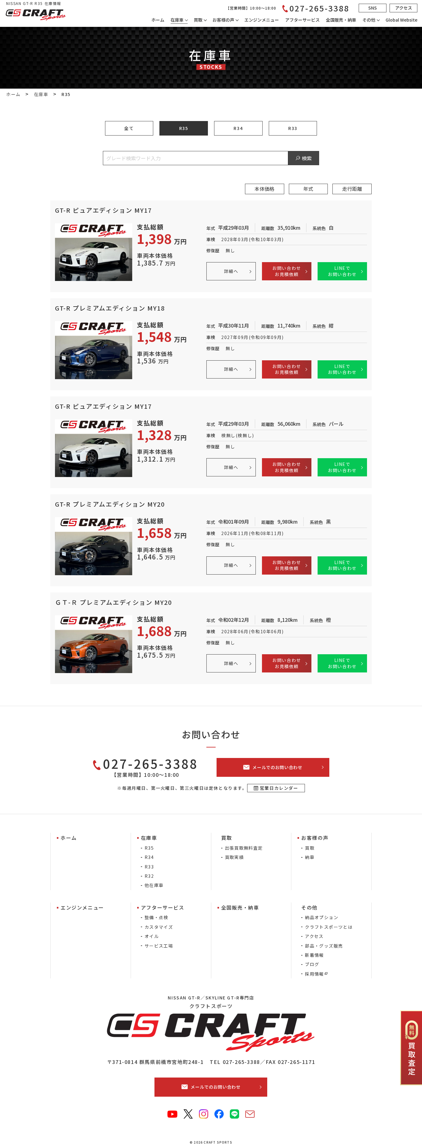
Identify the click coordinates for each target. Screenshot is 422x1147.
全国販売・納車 (341, 20)
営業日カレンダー (279, 788)
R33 (293, 128)
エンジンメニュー (261, 20)
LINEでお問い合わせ (342, 271)
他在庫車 (154, 885)
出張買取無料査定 (244, 848)
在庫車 (177, 20)
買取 (309, 848)
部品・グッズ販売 (324, 946)
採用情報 (314, 974)
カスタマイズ (159, 927)
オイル (152, 936)
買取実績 (234, 857)
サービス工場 (159, 946)
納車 (309, 857)
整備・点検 (156, 917)
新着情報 (314, 955)
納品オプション (321, 917)
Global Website (401, 20)
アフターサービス (302, 20)
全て (129, 128)
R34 (238, 128)
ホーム (157, 20)
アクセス (314, 936)
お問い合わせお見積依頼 (286, 271)
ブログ (312, 964)
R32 (149, 876)
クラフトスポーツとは (328, 927)
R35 (183, 128)
